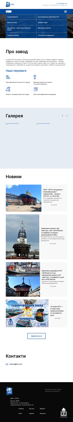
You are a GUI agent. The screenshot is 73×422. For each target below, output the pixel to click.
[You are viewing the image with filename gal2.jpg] (43, 123)
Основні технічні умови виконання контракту (53, 390)
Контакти (43, 413)
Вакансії (42, 408)
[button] (62, 115)
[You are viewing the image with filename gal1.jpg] (12, 123)
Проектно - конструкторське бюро (18, 29)
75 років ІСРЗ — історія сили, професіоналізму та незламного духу (57, 311)
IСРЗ (12, 4)
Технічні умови (13, 35)
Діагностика (12, 22)
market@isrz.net (62, 3)
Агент (20, 413)
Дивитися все (36, 336)
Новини (31, 413)
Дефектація (42, 22)
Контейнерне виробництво (48, 17)
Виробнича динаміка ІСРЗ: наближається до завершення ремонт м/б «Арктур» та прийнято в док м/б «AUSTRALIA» (53, 275)
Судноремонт (12, 17)
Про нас (31, 408)
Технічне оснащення (46, 35)
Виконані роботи (44, 28)
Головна (21, 408)
